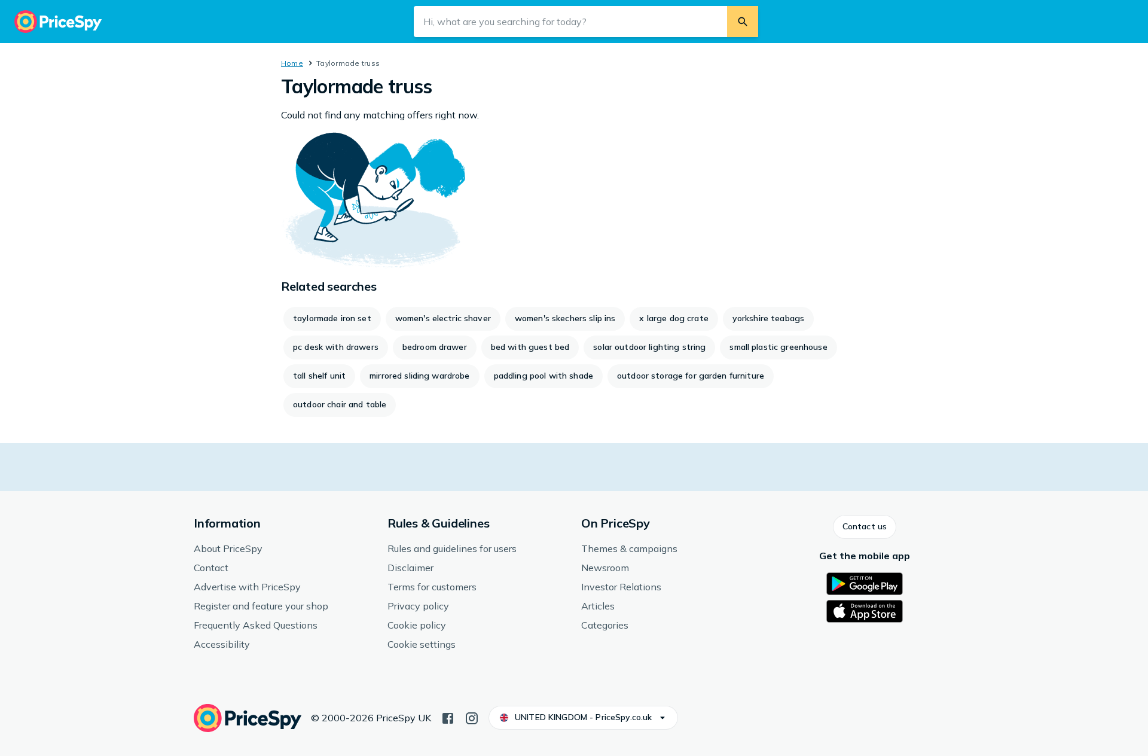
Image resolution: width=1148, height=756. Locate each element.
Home (292, 63)
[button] (864, 527)
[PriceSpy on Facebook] (448, 717)
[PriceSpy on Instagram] (472, 717)
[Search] (742, 21)
